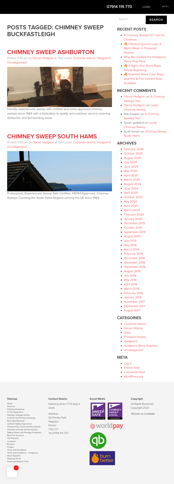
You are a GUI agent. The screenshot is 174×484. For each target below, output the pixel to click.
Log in (128, 363)
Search (156, 20)
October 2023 (133, 197)
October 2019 (133, 227)
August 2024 (132, 184)
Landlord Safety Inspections (19, 424)
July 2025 (130, 162)
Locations (11, 441)
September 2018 (134, 267)
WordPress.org (133, 376)
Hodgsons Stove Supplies (141, 345)
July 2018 (130, 275)
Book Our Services (15, 435)
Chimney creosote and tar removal (22, 429)
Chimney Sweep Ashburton (50, 52)
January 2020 (133, 219)
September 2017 (134, 306)
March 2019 (131, 249)
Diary (127, 332)
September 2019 (135, 232)
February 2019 (133, 254)
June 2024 (131, 188)
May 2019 (130, 245)
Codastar (149, 413)
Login (146, 7)
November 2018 (134, 262)
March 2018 (131, 289)
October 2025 (133, 153)
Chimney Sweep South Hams (52, 136)
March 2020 (132, 210)
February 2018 (133, 293)
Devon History (133, 328)
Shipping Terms (14, 458)
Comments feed (134, 372)
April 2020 (131, 206)
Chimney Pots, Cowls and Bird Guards (24, 426)
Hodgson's (104, 58)
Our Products (13, 438)
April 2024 (131, 193)
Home (9, 403)
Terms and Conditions (16, 450)
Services (11, 406)
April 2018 (130, 284)
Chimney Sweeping (15, 409)
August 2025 (132, 158)
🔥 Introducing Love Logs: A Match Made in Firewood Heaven (142, 48)
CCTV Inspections (15, 412)
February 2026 (134, 149)
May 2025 (130, 171)
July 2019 (130, 241)
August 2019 (132, 236)
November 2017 (134, 302)
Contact (10, 447)
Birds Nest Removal (15, 421)
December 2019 (134, 223)
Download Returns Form (17, 461)
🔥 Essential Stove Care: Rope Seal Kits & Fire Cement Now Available (144, 78)
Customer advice (84, 58)
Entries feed (132, 368)
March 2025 (132, 179)
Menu (165, 6)
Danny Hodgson (134, 96)
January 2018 (132, 297)
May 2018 (130, 280)
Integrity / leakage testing (18, 415)
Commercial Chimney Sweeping (21, 418)
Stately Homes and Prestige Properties (24, 432)
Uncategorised (17, 62)
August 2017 (132, 310)
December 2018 (134, 258)
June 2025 (131, 166)
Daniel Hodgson (43, 58)
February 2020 (134, 214)
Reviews (11, 444)
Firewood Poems (135, 337)
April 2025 (131, 175)
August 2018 (132, 271)
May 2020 (130, 201)
